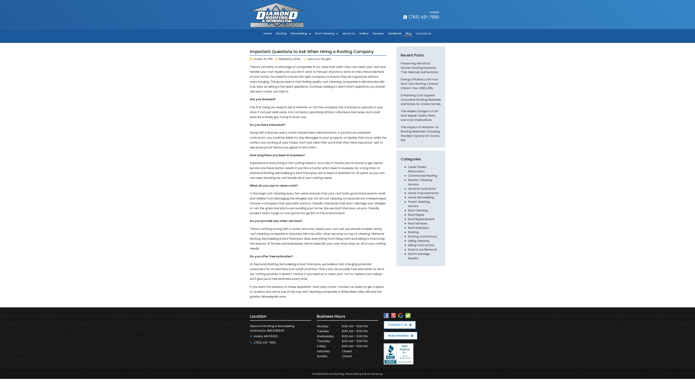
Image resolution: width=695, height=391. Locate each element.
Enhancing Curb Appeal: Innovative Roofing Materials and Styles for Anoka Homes (421, 99)
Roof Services (417, 223)
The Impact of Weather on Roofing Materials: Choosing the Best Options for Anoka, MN (420, 133)
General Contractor (422, 189)
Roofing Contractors (422, 236)
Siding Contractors (421, 245)
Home (268, 33)
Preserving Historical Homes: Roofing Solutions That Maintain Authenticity (419, 67)
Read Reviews (398, 336)
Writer (297, 59)
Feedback (394, 33)
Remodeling (299, 33)
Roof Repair (416, 215)
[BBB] (398, 362)
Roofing (281, 33)
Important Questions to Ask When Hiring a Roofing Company (312, 51)
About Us (349, 33)
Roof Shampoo (418, 228)
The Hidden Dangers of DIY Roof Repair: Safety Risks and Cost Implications (419, 115)
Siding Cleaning (418, 241)
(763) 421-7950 (423, 17)
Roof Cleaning (324, 33)
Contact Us (423, 33)
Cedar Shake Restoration (417, 169)
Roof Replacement (421, 219)
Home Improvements (423, 193)
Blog (408, 33)
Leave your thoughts (319, 59)
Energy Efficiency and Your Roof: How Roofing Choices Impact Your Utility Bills (419, 83)
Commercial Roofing (422, 176)
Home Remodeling (421, 197)
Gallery (363, 33)
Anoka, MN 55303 (265, 336)
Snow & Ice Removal (422, 249)
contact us (346, 287)
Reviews (378, 33)
